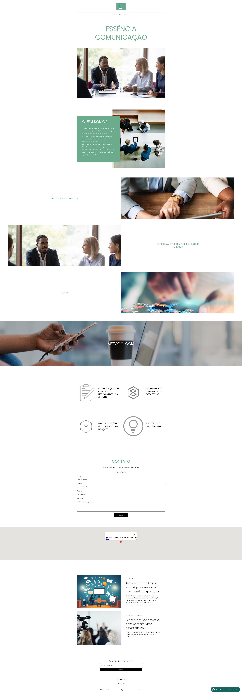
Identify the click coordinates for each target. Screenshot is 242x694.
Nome (79, 476)
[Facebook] (118, 684)
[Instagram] (121, 684)
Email (79, 483)
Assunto (79, 491)
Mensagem (80, 498)
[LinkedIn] (124, 684)
